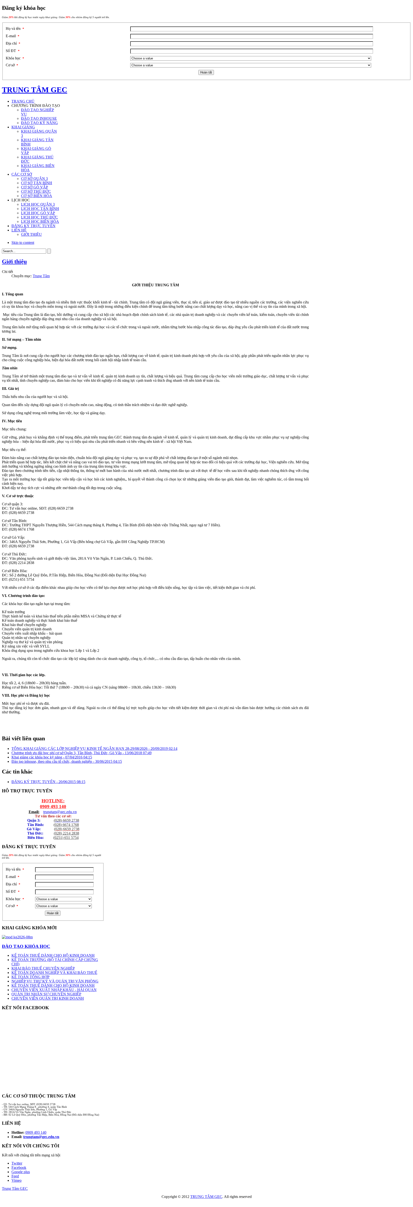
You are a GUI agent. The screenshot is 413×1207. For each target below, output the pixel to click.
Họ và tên (15, 28)
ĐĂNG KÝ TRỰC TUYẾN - (48, 782)
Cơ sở (12, 65)
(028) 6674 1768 (66, 825)
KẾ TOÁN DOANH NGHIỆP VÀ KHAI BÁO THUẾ (54, 973)
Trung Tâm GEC (15, 1188)
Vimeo (16, 1180)
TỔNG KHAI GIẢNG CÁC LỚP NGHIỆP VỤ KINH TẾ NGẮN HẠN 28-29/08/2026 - (94, 749)
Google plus (20, 1172)
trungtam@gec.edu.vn (60, 812)
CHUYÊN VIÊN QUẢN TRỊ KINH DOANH (47, 998)
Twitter (16, 1163)
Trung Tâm (41, 276)
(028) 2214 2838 (66, 833)
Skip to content (22, 242)
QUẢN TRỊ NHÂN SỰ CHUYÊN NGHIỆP (46, 994)
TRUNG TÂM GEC (206, 1197)
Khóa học (15, 58)
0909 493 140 (53, 806)
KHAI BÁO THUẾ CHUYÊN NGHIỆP (43, 968)
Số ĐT (13, 51)
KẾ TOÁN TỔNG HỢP (30, 977)
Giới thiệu (14, 261)
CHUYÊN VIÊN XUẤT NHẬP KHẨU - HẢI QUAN (54, 990)
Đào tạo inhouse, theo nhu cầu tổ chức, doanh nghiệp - (66, 761)
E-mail (12, 36)
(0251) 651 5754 (66, 838)
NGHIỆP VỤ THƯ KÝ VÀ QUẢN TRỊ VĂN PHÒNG (54, 981)
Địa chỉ (13, 43)
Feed (15, 1176)
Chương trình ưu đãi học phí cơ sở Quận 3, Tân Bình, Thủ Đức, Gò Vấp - (81, 753)
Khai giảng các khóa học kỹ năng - (51, 757)
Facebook (18, 1167)
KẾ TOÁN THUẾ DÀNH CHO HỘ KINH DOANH (53, 955)
